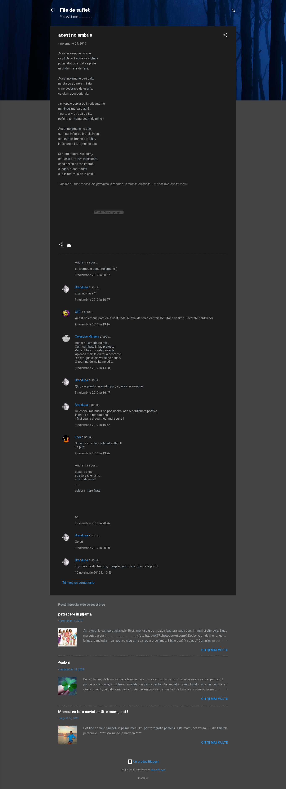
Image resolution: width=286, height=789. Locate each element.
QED (78, 312)
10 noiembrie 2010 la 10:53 (93, 572)
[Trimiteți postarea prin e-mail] (69, 247)
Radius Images (158, 769)
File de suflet (75, 10)
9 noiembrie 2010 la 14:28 (92, 368)
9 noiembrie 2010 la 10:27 (92, 300)
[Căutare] (233, 11)
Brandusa (81, 287)
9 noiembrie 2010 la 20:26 (92, 523)
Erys (78, 437)
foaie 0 (64, 663)
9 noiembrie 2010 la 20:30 (92, 548)
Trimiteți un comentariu (78, 583)
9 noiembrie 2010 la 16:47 (92, 392)
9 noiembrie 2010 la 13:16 (92, 324)
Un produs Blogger (146, 761)
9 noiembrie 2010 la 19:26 (92, 453)
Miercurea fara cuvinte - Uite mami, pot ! (93, 711)
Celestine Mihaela (87, 336)
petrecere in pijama (75, 614)
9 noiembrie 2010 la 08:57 (92, 275)
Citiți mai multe (214, 650)
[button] (225, 35)
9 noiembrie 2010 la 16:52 (92, 425)
